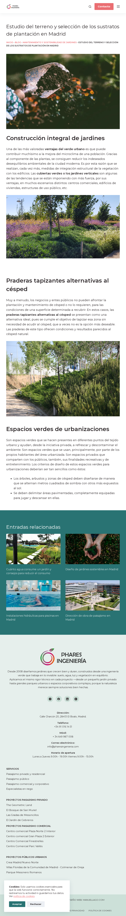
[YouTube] (76, 699)
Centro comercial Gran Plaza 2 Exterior (30, 836)
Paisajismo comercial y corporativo (27, 783)
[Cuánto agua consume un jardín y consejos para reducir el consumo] (33, 549)
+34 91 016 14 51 (63, 726)
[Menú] (118, 6)
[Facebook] (59, 699)
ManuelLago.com (93, 900)
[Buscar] (90, 6)
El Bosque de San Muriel (21, 810)
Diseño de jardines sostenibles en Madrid (91, 569)
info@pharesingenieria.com (63, 746)
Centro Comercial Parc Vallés (24, 846)
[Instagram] (50, 699)
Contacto (104, 6)
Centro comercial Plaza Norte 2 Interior (30, 831)
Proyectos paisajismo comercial (28, 826)
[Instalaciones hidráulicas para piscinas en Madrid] (33, 595)
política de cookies (23, 896)
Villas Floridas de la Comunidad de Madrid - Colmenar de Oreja (45, 867)
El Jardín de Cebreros (19, 820)
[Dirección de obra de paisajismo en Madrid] (92, 595)
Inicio (9, 42)
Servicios (12, 768)
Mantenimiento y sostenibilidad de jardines (50, 42)
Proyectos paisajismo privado (27, 799)
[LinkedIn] (67, 699)
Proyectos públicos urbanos (26, 857)
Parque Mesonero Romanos (24, 872)
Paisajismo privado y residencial (25, 774)
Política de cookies (100, 910)
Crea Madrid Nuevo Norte (22, 862)
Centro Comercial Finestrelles (24, 841)
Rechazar (35, 904)
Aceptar (17, 904)
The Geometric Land (19, 805)
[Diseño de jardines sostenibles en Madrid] (92, 549)
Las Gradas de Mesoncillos (22, 815)
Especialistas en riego (19, 788)
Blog (18, 42)
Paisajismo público (17, 778)
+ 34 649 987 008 (63, 736)
